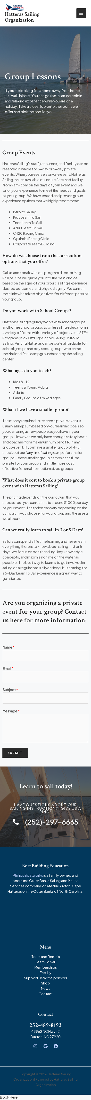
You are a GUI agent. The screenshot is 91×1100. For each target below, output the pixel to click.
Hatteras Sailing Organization (22, 17)
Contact (46, 994)
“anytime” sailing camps (45, 452)
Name (9, 647)
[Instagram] (35, 1046)
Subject (10, 689)
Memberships (45, 967)
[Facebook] (56, 1046)
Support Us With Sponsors (45, 978)
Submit (15, 752)
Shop (45, 983)
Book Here (9, 1097)
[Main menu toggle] (81, 13)
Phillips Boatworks (28, 875)
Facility (45, 972)
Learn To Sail (46, 962)
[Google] (45, 1046)
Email (8, 668)
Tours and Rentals (45, 956)
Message (11, 711)
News (45, 988)
